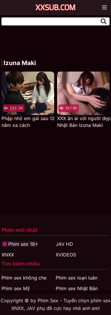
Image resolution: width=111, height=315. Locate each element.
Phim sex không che (23, 278)
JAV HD (64, 244)
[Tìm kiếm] (104, 21)
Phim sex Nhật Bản (77, 288)
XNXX (7, 255)
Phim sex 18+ (23, 244)
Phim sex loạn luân (76, 278)
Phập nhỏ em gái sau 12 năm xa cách (28, 121)
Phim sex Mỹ (15, 288)
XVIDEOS (66, 255)
